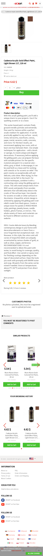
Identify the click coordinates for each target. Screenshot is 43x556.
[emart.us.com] (14, 4)
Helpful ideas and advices (10, 489)
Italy (12, 543)
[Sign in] (33, 3)
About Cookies (6, 478)
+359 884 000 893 (33, 7)
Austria (23, 535)
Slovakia (32, 543)
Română (35, 531)
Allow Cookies (34, 553)
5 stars (28, 283)
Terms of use (5, 476)
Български (11, 531)
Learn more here (16, 551)
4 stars (24, 283)
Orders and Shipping (22, 476)
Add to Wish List (11, 76)
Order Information (21, 473)
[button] (38, 365)
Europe (33, 539)
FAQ (16, 471)
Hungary (22, 539)
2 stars (15, 283)
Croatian (34, 535)
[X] (2, 549)
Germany (12, 535)
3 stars (19, 283)
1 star (10, 283)
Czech (12, 539)
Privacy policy (5, 473)
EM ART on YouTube (12, 504)
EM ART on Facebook (13, 500)
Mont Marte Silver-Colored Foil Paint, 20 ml (12, 375)
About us (4, 471)
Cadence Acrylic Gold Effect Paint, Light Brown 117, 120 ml (11, 435)
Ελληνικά (24, 531)
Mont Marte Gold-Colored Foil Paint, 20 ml (31, 375)
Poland (21, 543)
